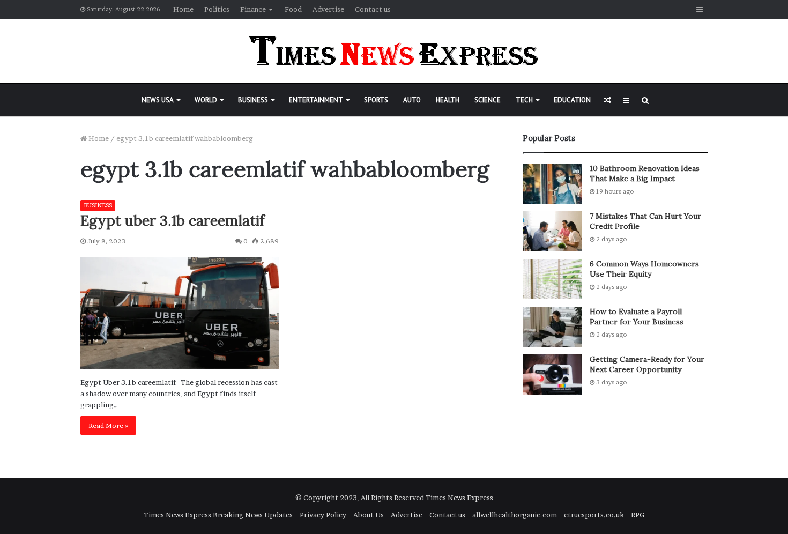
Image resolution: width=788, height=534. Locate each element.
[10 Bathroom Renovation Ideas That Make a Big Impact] (552, 184)
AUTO (412, 100)
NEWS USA (158, 100)
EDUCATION (572, 100)
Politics (216, 9)
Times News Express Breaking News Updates (218, 514)
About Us (368, 514)
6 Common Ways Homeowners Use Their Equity (644, 269)
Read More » (108, 425)
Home (183, 9)
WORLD (206, 100)
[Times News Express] (394, 50)
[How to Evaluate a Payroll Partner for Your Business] (552, 327)
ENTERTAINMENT (316, 100)
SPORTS (376, 100)
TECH (524, 100)
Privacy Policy (323, 514)
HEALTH (447, 100)
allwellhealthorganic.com (514, 514)
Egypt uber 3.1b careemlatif (172, 220)
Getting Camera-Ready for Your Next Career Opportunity (647, 364)
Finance (253, 9)
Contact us (373, 9)
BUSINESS (253, 100)
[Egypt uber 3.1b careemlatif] (179, 313)
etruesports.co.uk (594, 514)
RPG (637, 514)
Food (293, 9)
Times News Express (459, 497)
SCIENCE (487, 100)
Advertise (328, 9)
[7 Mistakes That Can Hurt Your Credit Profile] (552, 231)
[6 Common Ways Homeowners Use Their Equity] (552, 279)
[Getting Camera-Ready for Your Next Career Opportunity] (552, 374)
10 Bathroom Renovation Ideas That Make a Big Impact (645, 174)
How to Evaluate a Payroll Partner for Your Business (636, 317)
